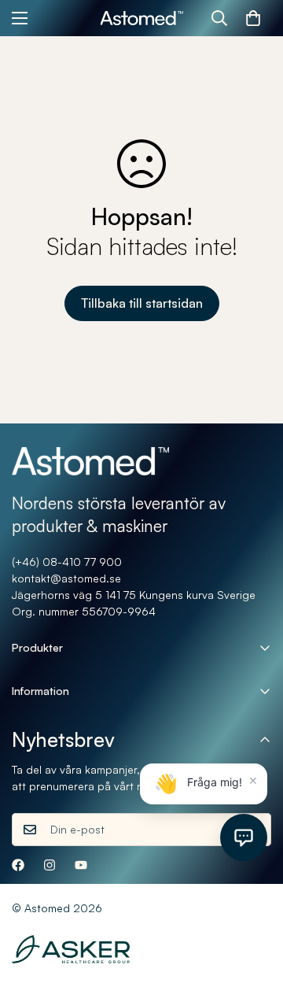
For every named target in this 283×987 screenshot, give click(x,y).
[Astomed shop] (142, 18)
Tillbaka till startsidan (142, 303)
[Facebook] (18, 865)
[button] (253, 18)
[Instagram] (49, 865)
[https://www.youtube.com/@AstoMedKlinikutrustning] (81, 865)
